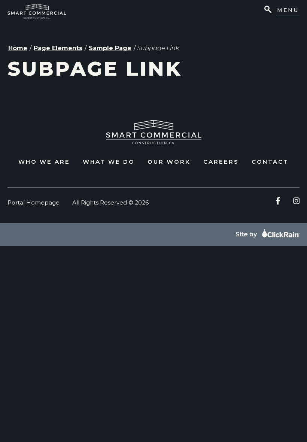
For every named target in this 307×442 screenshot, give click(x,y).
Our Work (169, 161)
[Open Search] (267, 10)
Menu (287, 10)
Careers (221, 161)
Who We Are (44, 161)
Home (17, 48)
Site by (246, 234)
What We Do (109, 161)
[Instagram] (296, 201)
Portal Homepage (33, 202)
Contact (270, 161)
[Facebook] (278, 201)
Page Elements (58, 48)
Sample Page (110, 48)
